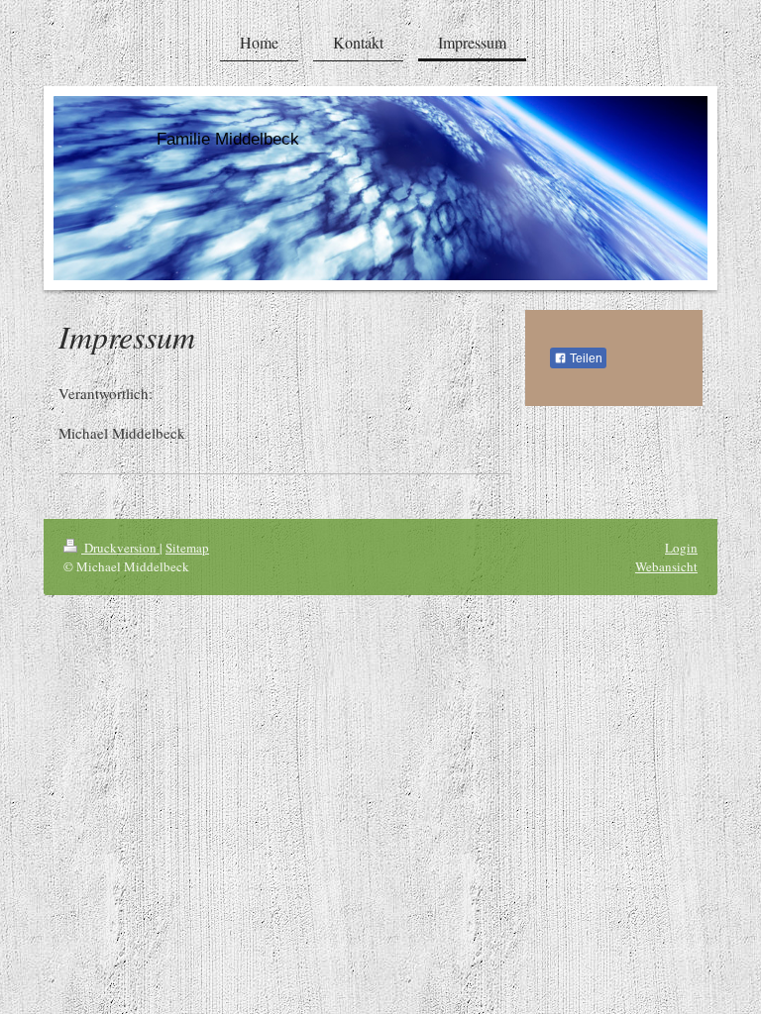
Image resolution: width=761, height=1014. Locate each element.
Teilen (584, 358)
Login (681, 548)
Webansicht (666, 566)
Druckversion (120, 548)
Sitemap (187, 548)
